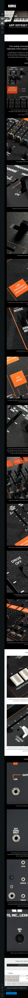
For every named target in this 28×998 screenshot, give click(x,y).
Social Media (2, 990)
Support (2, 32)
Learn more (8, 990)
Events (2, 28)
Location (2, 987)
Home (2, 14)
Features (2, 23)
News (2, 984)
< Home (10, 973)
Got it (11, 993)
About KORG (2, 996)
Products (2, 19)
